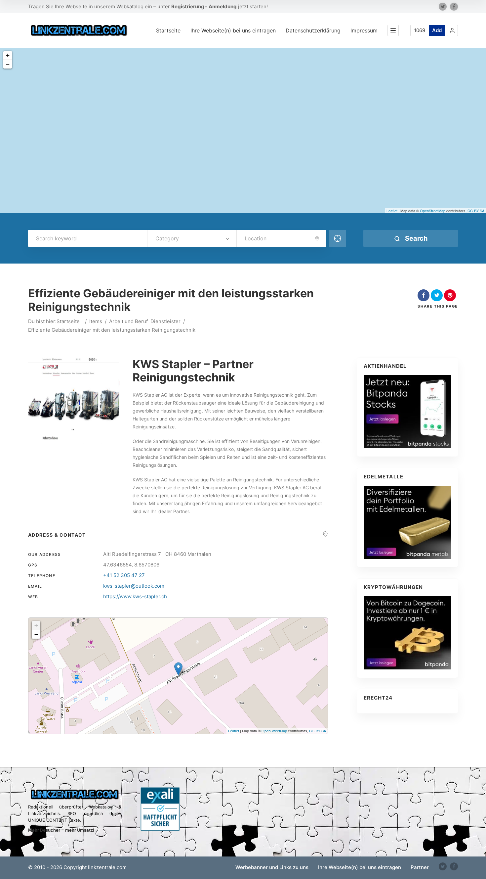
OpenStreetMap (432, 210)
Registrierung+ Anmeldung (204, 6)
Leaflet (391, 210)
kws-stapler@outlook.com (133, 586)
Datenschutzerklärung (313, 30)
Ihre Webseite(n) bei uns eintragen (233, 30)
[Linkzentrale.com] (79, 30)
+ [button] (8, 55)
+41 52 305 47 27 (124, 575)
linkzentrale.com (107, 867)
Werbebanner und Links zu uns (271, 867)
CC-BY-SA (475, 210)
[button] (452, 30)
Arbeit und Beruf (128, 321)
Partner (420, 867)
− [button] (8, 64)
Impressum (364, 30)
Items (95, 321)
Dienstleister (165, 321)
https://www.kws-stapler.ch (135, 596)
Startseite (168, 30)
